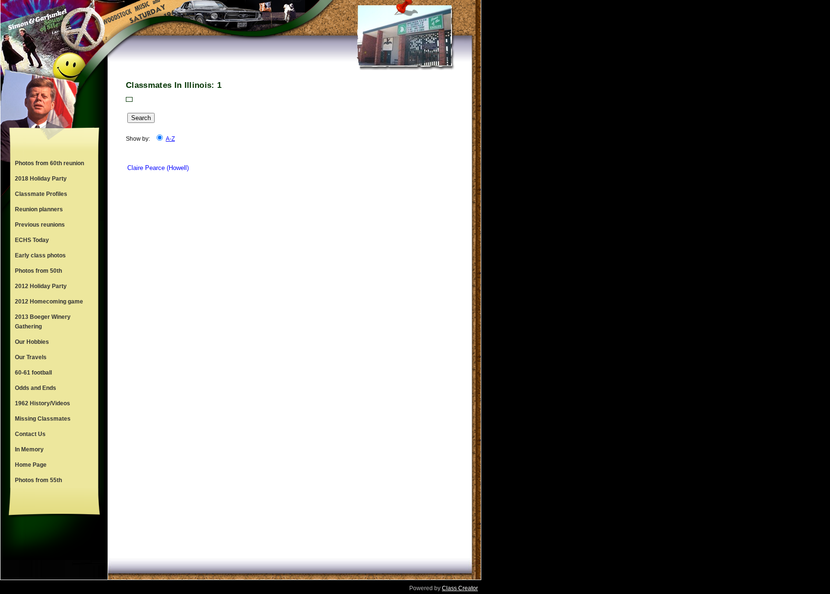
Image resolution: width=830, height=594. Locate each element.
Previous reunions (40, 224)
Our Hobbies (32, 342)
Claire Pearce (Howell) (158, 167)
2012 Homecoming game (49, 301)
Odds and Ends (35, 388)
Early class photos (40, 255)
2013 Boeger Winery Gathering (43, 322)
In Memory (29, 449)
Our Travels (31, 357)
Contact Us (30, 434)
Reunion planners (39, 209)
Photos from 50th (38, 270)
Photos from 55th (38, 480)
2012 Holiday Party (41, 286)
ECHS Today (32, 240)
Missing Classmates (43, 418)
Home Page (31, 464)
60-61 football (33, 372)
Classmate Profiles (41, 194)
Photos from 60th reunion (49, 163)
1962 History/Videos (42, 403)
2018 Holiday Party (41, 178)
